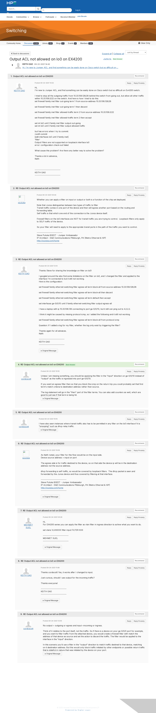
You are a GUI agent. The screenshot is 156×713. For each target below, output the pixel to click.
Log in (77, 10)
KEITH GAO (19, 90)
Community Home (14, 43)
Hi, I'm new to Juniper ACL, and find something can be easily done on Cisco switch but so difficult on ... (70, 67)
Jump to (112, 59)
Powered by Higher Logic (78, 710)
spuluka (21, 202)
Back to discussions (21, 53)
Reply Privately (139, 83)
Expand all (107, 53)
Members (86, 43)
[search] (38, 9)
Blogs (60, 43)
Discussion (31, 43)
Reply (129, 83)
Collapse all (118, 53)
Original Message (49, 351)
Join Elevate (82, 16)
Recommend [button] (139, 76)
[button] (22, 17)
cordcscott (26, 379)
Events (72, 43)
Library (47, 43)
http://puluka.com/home (48, 241)
